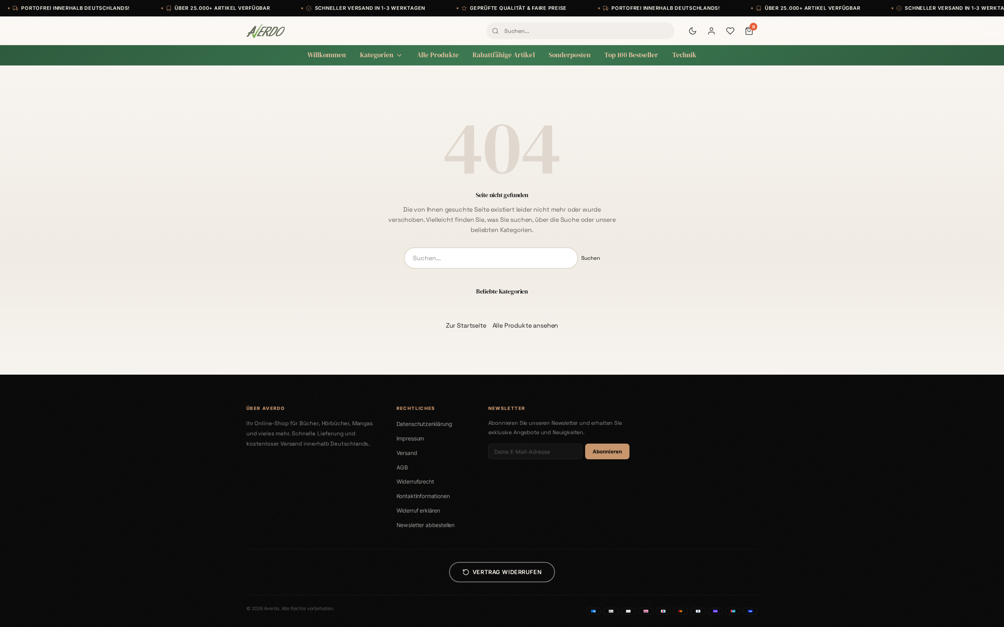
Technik (684, 55)
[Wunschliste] (730, 31)
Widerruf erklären (418, 510)
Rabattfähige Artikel (504, 55)
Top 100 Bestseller (631, 55)
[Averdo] (265, 31)
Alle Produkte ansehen (525, 325)
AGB (402, 467)
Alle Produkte (438, 55)
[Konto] (711, 31)
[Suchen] (495, 30)
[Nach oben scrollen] (982, 612)
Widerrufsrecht (415, 481)
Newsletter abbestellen (426, 525)
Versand (407, 452)
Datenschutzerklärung (424, 423)
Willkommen (326, 55)
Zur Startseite (466, 325)
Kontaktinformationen (423, 496)
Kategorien (377, 55)
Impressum (410, 438)
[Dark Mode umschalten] (692, 31)
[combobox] (580, 30)
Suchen (590, 258)
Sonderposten (570, 55)
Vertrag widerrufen (507, 572)
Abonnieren (607, 451)
